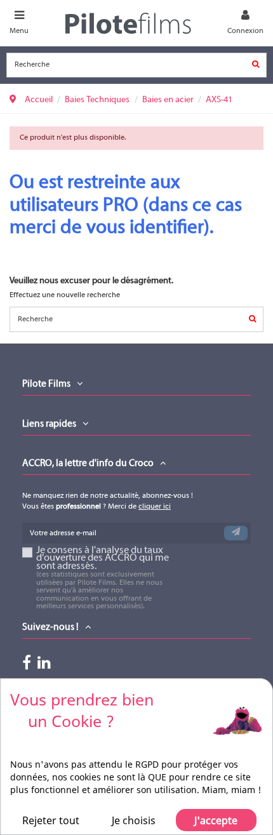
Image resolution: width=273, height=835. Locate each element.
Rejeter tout (50, 820)
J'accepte (215, 820)
